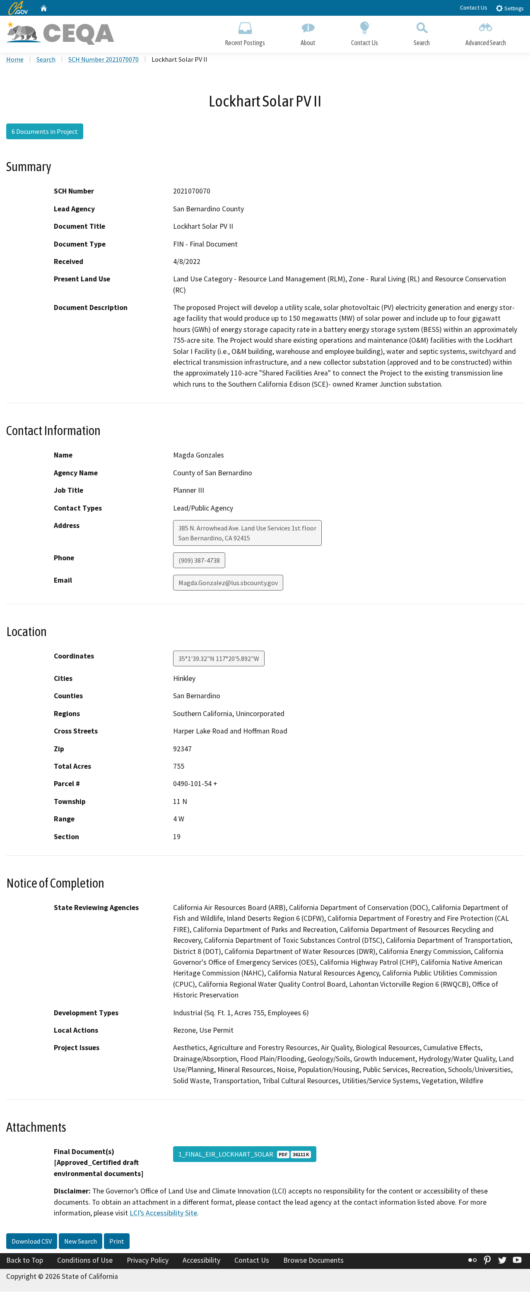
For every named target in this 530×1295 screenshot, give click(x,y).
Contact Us (473, 7)
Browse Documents (313, 1260)
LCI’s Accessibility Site (163, 1213)
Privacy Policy (148, 1260)
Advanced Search (485, 42)
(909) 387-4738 (199, 560)
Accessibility (201, 1260)
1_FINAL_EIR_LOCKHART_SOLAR (243, 1154)
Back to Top (24, 1260)
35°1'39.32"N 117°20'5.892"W (218, 658)
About (308, 42)
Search (422, 42)
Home (15, 59)
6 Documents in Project (45, 131)
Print (116, 1241)
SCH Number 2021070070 (103, 59)
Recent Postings (245, 42)
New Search (80, 1241)
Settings (513, 8)
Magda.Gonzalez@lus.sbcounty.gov (228, 583)
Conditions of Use (85, 1260)
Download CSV (32, 1241)
